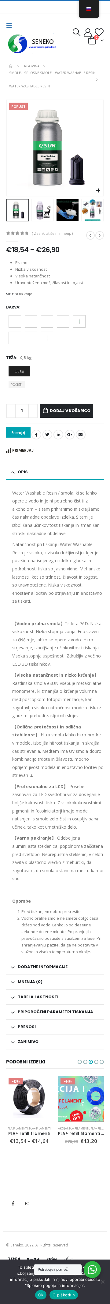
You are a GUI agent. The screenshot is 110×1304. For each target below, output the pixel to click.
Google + (70, 434)
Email (81, 434)
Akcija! (63, 1128)
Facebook (36, 434)
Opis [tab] (23, 472)
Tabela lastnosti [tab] (38, 997)
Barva (12, 307)
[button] (79, 1062)
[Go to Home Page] (11, 66)
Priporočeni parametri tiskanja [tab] (55, 1012)
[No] (102, 1282)
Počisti (16, 384)
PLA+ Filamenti (40, 1128)
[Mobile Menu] (11, 25)
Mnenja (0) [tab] (30, 982)
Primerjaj (23, 450)
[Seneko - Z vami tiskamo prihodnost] (33, 44)
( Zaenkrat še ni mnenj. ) (52, 233)
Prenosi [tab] (27, 1027)
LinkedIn (58, 434)
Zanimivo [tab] (28, 1042)
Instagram (27, 1203)
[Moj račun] (88, 32)
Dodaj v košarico (70, 411)
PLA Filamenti (18, 1128)
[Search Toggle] (76, 32)
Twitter (47, 434)
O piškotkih (64, 1294)
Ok (41, 1294)
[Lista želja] (99, 32)
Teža (11, 357)
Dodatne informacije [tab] (43, 967)
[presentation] (13, 148)
